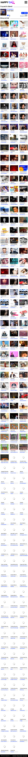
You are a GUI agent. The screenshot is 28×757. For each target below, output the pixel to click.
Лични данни (25, 755)
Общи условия (19, 755)
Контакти (14, 755)
